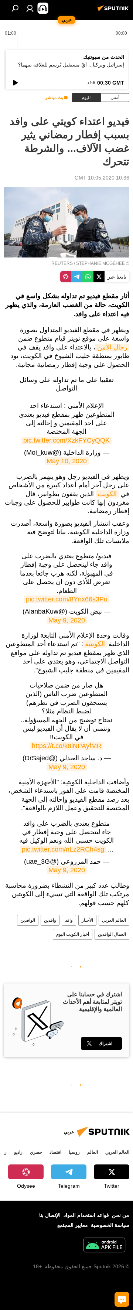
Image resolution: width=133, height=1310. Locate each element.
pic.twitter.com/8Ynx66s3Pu (67, 599)
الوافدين (27, 920)
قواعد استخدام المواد (86, 1215)
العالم (92, 1152)
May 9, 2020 (66, 620)
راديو (18, 1152)
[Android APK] (104, 1246)
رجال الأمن (112, 347)
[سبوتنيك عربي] (114, 11)
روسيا (74, 1152)
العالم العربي (114, 920)
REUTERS (62, 263)
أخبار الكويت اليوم (72, 934)
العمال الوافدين (112, 934)
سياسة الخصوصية (110, 1225)
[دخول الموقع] (30, 8)
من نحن (120, 1215)
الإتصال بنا (50, 1215)
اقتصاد (55, 1152)
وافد (69, 920)
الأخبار (87, 920)
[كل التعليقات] (122, 1299)
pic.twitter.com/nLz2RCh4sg (63, 849)
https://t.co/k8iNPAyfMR (67, 746)
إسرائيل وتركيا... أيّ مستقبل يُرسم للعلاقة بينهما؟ (71, 65)
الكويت (107, 494)
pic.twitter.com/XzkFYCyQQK (66, 440)
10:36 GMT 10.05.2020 (102, 178)
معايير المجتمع (72, 1225)
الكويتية (95, 644)
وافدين (50, 920)
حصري (36, 1152)
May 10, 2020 (67, 461)
